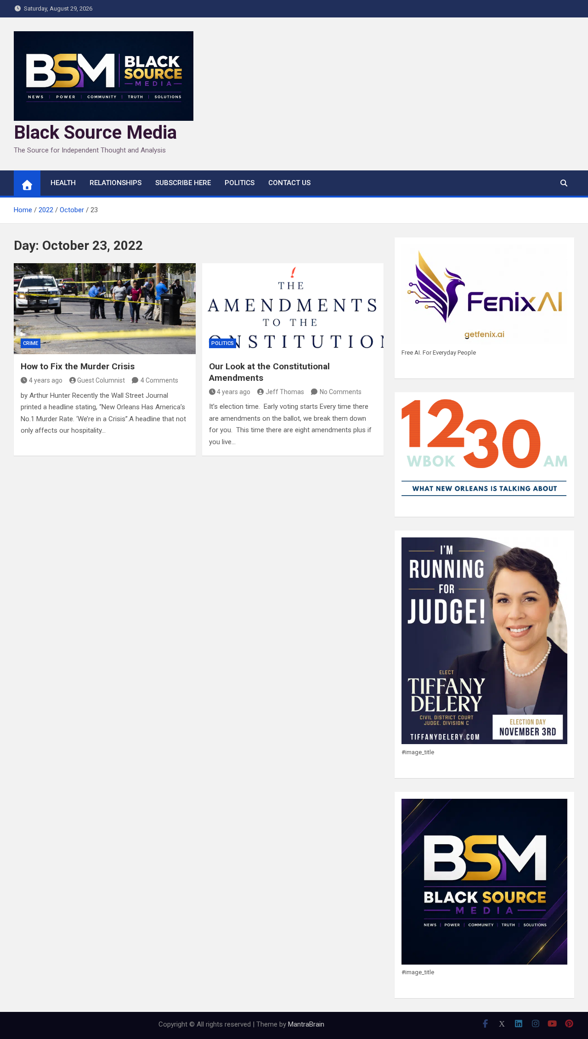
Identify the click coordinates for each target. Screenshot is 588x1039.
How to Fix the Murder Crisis (78, 366)
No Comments (341, 391)
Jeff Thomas (285, 391)
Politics (239, 183)
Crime (30, 343)
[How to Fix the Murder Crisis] (105, 308)
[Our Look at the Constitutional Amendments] (293, 308)
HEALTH (63, 183)
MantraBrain (306, 1024)
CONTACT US (289, 183)
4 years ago (45, 380)
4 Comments (159, 380)
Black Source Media (95, 132)
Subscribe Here (183, 183)
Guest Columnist (101, 380)
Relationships (115, 183)
